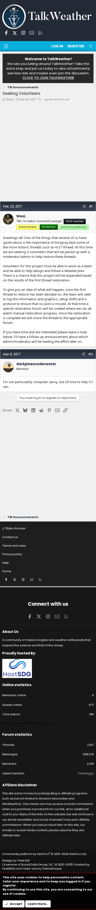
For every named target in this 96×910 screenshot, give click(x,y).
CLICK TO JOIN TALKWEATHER (48, 77)
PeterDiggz (86, 773)
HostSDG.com (12, 868)
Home (6, 571)
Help (5, 563)
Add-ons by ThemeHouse (43, 868)
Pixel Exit (23, 860)
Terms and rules (14, 545)
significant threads (56, 99)
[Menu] (6, 46)
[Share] (84, 206)
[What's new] (90, 46)
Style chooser (15, 528)
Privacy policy (12, 554)
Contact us (10, 537)
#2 (90, 354)
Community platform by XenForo (44, 854)
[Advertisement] (48, 153)
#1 (91, 206)
